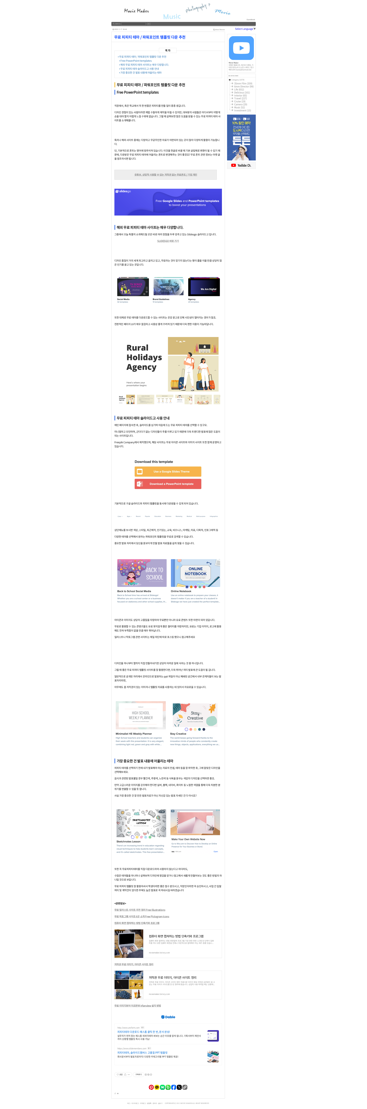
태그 (128, 1103)
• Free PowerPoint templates (135, 61)
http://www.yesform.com (128, 1027)
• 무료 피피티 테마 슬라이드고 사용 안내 (139, 69)
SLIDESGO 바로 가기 (168, 241)
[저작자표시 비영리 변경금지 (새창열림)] (148, 1074)
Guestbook (251, 20)
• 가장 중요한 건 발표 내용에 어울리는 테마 (140, 72)
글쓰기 (160, 1103)
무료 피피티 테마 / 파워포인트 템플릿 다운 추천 (150, 37)
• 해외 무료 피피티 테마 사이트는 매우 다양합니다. (144, 65)
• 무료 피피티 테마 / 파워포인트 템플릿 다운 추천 (142, 57)
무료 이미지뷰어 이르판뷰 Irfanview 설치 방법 (137, 1005)
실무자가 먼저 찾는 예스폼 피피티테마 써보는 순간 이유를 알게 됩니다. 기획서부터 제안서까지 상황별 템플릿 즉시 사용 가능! (159, 1037)
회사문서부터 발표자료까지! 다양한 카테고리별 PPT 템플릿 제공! (147, 1056)
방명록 (149, 1103)
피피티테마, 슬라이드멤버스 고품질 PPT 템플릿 (142, 1052)
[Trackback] (115, 1093)
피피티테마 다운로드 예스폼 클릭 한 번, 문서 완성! (143, 1032)
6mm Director (220, 29)
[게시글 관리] (129, 1074)
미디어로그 (135, 1103)
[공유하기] (125, 1074)
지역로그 (143, 1103)
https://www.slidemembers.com (131, 1048)
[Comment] (117, 1093)
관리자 (155, 1103)
